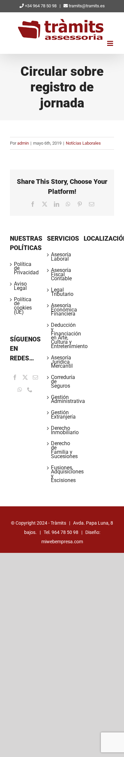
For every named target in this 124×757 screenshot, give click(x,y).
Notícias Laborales (83, 143)
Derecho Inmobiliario (62, 430)
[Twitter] (25, 377)
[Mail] (35, 377)
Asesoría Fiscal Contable (61, 274)
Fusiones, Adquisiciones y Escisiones (62, 474)
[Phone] (29, 389)
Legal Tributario (62, 292)
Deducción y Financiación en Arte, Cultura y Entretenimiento (62, 336)
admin (23, 143)
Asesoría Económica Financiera (62, 310)
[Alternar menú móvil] (110, 43)
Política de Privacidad (25, 268)
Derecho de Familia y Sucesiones (62, 450)
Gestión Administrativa (62, 399)
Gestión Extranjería (62, 415)
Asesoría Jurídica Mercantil (62, 362)
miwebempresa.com (62, 541)
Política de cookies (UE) (23, 306)
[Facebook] (15, 377)
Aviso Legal (20, 286)
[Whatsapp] (20, 389)
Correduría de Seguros (62, 381)
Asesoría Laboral (61, 257)
